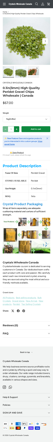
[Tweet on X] (12, 311)
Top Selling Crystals (30, 304)
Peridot (16, 304)
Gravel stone (8, 292)
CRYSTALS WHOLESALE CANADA (17, 83)
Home (5, 12)
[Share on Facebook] (18, 311)
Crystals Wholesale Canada (19, 435)
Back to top (25, 352)
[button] (49, 4)
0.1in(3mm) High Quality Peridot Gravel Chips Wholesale (23, 13)
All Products (8, 297)
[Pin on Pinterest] (23, 311)
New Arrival (31, 301)
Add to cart (36, 129)
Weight (6, 113)
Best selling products (26, 297)
